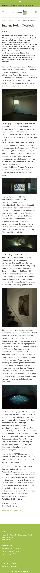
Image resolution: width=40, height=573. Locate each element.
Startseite (4, 20)
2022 (18, 20)
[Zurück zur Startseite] (20, 12)
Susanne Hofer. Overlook (29, 20)
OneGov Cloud (6, 564)
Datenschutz (5, 566)
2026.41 (14, 564)
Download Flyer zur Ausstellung (12, 510)
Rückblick (11, 20)
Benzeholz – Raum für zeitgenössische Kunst (17, 5)
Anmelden (14, 566)
